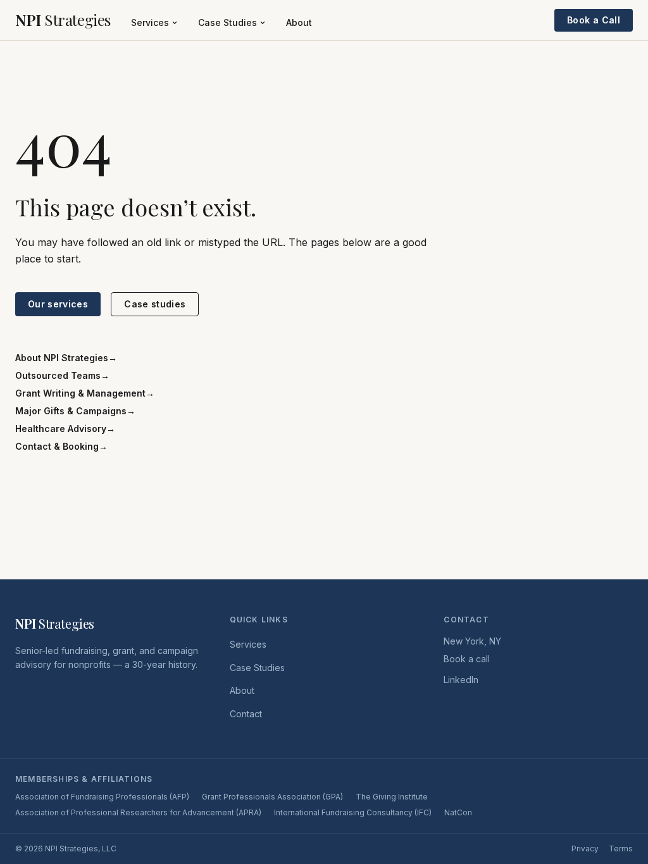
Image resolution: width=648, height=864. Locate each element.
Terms (621, 848)
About (299, 22)
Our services (58, 304)
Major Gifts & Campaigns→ (75, 410)
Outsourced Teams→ (62, 375)
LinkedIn (461, 679)
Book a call (467, 658)
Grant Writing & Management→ (84, 393)
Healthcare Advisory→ (65, 428)
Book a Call (593, 20)
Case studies (154, 304)
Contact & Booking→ (61, 446)
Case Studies (227, 22)
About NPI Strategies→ (66, 357)
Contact (246, 713)
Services (150, 22)
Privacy (585, 848)
